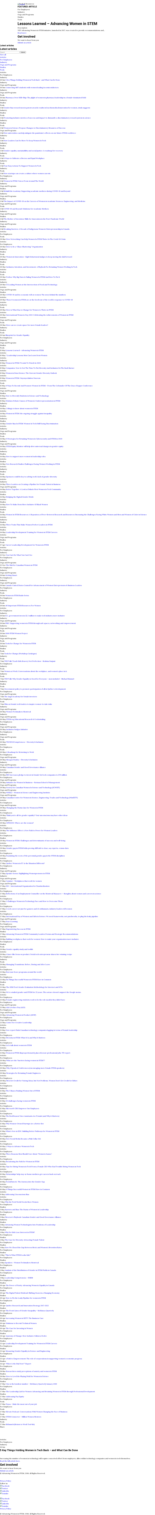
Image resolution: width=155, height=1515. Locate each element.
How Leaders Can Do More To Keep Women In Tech (25, 141)
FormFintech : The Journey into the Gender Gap (25, 1182)
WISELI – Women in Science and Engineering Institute (28, 793)
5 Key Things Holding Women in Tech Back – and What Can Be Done (32, 80)
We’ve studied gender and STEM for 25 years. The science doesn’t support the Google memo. (43, 992)
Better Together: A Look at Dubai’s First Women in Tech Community (33, 489)
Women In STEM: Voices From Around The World (24, 181)
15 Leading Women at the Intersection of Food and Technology (31, 285)
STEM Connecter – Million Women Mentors (23, 1417)
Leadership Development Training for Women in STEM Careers (31, 532)
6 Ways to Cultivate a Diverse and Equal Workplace (24, 158)
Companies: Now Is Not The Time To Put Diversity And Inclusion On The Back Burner (40, 368)
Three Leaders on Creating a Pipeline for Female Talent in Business (33, 484)
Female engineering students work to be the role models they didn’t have (35, 1000)
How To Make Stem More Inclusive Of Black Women (27, 504)
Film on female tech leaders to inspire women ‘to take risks (28, 704)
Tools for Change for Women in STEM (20, 643)
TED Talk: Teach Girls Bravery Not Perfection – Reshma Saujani (29, 661)
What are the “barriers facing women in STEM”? (25, 1060)
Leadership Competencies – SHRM (19, 1278)
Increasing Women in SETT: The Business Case (24, 1318)
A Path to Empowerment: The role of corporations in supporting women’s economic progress (44, 1359)
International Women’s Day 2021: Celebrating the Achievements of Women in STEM (39, 315)
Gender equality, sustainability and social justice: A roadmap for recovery (33, 151)
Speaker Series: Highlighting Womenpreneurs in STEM (28, 873)
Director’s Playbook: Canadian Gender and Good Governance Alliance (33, 1217)
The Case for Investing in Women (19, 1328)
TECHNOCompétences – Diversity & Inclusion (24, 742)
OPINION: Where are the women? (20, 823)
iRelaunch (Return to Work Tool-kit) (20, 1424)
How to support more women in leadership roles (26, 456)
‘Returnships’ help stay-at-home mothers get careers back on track (33, 1174)
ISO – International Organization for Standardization (27, 886)
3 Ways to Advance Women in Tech (20, 1146)
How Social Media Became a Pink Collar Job (23, 1139)
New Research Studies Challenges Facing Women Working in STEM (33, 464)
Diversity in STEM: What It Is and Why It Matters (25, 1038)
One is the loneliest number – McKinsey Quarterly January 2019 (31, 1384)
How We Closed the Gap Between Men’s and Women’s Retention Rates (33, 1247)
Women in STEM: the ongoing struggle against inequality (29, 413)
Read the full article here (10, 1461)
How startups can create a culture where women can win (27, 173)
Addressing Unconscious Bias (17, 1194)
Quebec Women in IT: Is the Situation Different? (25, 863)
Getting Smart (11, 575)
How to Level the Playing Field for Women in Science (27, 1376)
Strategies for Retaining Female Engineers (23, 1073)
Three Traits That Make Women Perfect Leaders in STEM (29, 525)
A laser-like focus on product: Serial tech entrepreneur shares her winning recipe (39, 954)
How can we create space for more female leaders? (27, 325)
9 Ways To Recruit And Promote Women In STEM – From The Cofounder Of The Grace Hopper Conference (49, 386)
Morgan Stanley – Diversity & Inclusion (21, 760)
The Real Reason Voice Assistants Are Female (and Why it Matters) (32, 1116)
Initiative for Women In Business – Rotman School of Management (33, 782)
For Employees (6, 60)
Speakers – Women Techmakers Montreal (22, 1263)
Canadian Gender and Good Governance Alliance (26, 767)
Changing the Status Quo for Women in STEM (24, 808)
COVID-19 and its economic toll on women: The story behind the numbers (36, 295)
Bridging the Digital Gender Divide (20, 497)
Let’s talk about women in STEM (19, 1045)
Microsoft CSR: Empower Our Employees (22, 1108)
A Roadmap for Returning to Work (20, 752)
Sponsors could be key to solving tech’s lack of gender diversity (31, 477)
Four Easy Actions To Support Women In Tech (22, 166)
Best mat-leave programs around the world (24, 972)
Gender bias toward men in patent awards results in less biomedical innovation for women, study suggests (47, 108)
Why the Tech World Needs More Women (21, 1202)
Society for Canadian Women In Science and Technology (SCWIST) (33, 787)
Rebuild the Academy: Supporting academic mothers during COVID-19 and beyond (37, 191)
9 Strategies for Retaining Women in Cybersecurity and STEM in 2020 (34, 439)
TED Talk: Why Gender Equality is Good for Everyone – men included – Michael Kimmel (39, 679)
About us (77, 5)
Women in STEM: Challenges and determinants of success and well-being (35, 841)
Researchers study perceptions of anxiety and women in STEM (31, 1371)
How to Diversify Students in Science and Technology (27, 396)
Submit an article (24, 43)
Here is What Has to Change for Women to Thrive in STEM (30, 310)
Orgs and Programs (8, 65)
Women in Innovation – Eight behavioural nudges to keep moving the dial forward (39, 257)
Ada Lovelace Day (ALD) (15, 1007)
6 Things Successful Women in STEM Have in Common (28, 1189)
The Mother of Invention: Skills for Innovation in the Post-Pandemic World (34, 219)
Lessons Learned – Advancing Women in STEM (25, 350)
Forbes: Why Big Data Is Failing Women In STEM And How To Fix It (33, 277)
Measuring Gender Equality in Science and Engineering (28, 1351)
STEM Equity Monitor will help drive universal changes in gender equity (34, 446)
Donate (118, 5)
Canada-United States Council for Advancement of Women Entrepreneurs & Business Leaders (43, 585)
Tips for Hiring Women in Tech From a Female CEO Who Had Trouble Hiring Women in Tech (43, 1167)
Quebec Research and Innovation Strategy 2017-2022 (27, 1306)
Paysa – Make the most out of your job (21, 1404)
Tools (2, 70)
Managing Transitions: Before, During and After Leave (28, 964)
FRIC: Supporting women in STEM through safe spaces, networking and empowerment (40, 623)
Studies (3, 67)
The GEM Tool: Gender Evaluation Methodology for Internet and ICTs (34, 987)
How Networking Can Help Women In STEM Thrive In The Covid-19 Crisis (36, 239)
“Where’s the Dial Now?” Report (18, 1364)
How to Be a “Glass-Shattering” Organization (24, 247)
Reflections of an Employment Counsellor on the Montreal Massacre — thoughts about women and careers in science (53, 894)
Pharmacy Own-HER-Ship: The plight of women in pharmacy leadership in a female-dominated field (45, 98)
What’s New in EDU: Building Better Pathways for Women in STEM (32, 1131)
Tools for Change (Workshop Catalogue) (20, 654)
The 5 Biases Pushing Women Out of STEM (23, 1091)
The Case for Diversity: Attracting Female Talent (24, 1240)
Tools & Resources (103, 5)
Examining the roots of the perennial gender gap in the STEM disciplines (35, 856)
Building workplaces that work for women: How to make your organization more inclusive (42, 939)
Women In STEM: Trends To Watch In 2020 (23, 363)
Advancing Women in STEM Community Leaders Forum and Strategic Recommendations (42, 934)
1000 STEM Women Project (16, 633)
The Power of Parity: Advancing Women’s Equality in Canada (30, 1285)
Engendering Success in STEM (18, 929)
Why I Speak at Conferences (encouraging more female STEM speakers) (35, 1068)
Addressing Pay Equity (15, 1396)
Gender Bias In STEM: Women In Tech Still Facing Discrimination (32, 424)
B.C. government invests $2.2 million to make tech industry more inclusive (35, 616)
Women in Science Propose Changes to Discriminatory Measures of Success (34, 128)
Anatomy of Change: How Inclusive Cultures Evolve (26, 1336)
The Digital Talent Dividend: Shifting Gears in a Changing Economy (32, 1293)
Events (88, 5)
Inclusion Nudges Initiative (17, 729)
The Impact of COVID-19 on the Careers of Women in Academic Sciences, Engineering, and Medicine (44, 201)
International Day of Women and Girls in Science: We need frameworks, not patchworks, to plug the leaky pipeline (52, 916)
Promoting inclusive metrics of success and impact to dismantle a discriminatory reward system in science (47, 118)
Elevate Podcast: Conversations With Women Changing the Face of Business (36, 1412)
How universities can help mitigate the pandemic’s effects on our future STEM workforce (40, 133)
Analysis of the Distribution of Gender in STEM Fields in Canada (30, 1270)
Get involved (131, 5)
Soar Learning (12, 921)
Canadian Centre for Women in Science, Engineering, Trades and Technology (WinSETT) (42, 798)
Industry (3, 62)
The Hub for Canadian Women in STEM (21, 565)
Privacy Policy (5, 1481)
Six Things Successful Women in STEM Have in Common (28, 980)
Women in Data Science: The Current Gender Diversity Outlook (31, 373)
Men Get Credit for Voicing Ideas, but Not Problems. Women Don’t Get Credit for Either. (42, 1081)
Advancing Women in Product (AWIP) (21, 1015)
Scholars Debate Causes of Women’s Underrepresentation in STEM (33, 401)
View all (3, 55)
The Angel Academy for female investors (20, 696)
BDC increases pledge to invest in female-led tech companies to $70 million (36, 775)
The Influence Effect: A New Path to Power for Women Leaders (31, 830)
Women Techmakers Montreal (18, 712)
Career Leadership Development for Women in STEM (27, 545)
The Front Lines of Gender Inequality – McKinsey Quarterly (30, 1311)
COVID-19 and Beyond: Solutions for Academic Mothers (26, 209)
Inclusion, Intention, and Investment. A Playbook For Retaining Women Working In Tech (41, 267)
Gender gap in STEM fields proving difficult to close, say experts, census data (37, 848)
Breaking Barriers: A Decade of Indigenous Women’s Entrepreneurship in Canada (36, 229)
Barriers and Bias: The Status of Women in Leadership (27, 1209)
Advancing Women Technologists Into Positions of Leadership (30, 1225)
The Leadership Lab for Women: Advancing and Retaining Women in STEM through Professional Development (50, 1391)
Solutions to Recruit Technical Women (21, 1323)
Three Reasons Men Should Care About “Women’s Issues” (29, 1154)
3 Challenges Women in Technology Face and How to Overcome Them (34, 901)
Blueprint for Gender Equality (17, 335)
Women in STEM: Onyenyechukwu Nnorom (23, 378)
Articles (3, 57)
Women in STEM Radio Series (17, 595)
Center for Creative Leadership (19, 1022)
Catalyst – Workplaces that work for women (24, 881)
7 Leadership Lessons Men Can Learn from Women (26, 355)
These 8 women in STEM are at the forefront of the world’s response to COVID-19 (39, 300)
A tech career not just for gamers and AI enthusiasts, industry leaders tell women (39, 909)
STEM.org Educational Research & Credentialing (25, 719)
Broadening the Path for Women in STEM (22, 1161)
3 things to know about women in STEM (22, 408)
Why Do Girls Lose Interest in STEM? (20, 1232)
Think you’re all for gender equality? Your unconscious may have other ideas (36, 815)
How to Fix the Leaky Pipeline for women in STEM (26, 1298)
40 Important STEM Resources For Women (23, 606)
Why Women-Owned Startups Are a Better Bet (25, 1124)
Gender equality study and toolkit (19, 949)
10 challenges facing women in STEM (21, 1101)
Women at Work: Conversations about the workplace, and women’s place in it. (35, 671)
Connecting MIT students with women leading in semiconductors (32, 87)
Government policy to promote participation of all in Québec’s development (35, 689)
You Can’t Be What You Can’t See (19, 555)
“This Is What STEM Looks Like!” (18, 1255)
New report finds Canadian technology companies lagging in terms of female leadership (41, 1030)
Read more (22, 33)
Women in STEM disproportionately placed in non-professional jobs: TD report (38, 1053)
